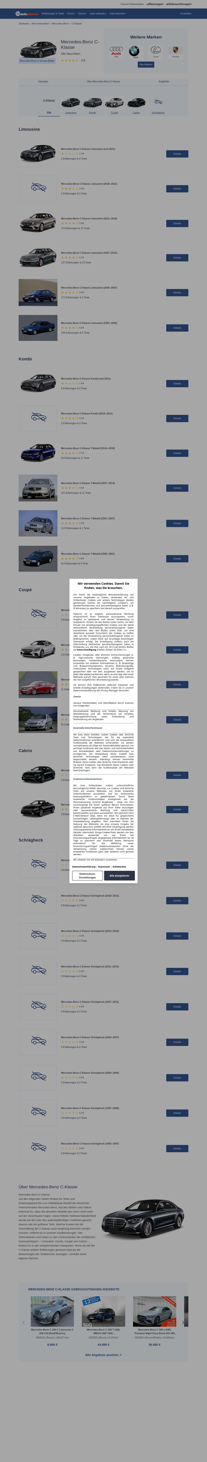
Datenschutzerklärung (83, 866)
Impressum (104, 866)
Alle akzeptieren (119, 875)
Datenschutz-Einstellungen (87, 875)
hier (124, 649)
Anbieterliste (119, 866)
